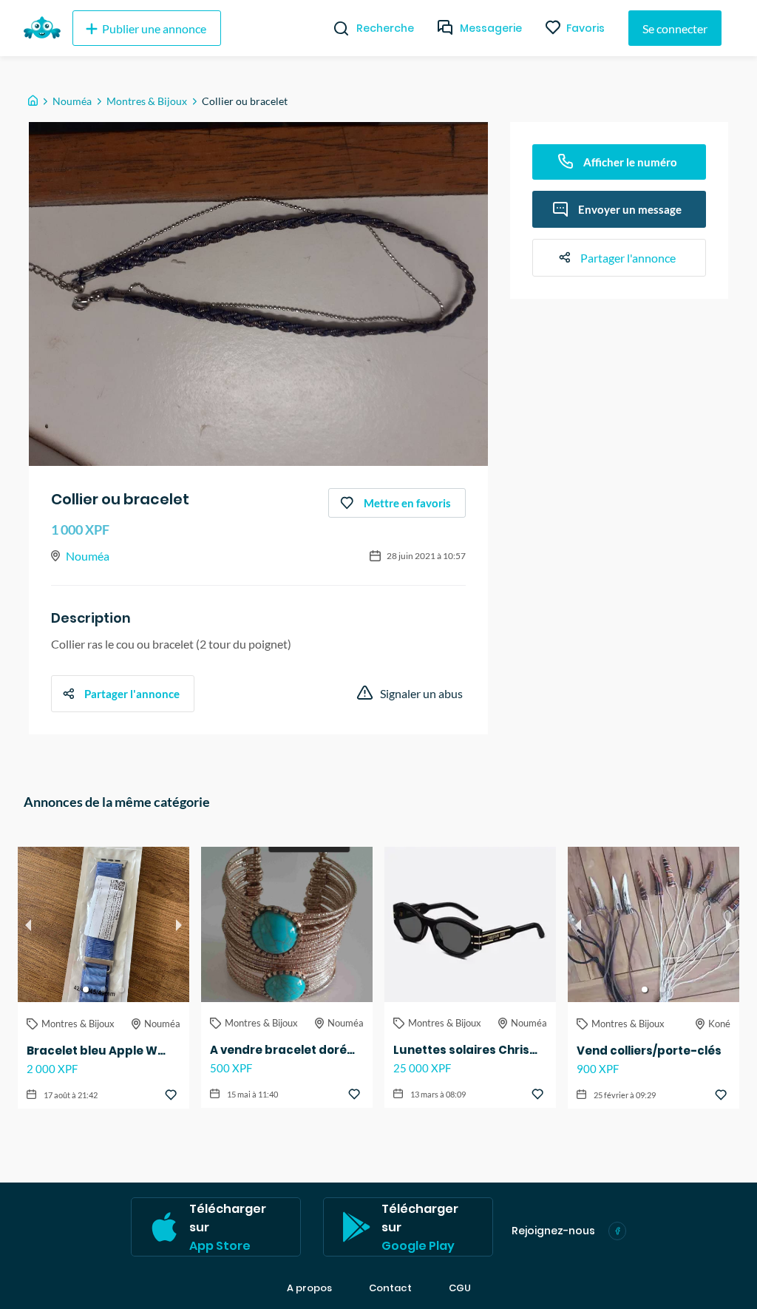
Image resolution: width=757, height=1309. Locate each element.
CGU (460, 1288)
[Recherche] (335, 28)
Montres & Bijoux (146, 101)
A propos (309, 1288)
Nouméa (72, 101)
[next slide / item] (179, 924)
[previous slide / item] (28, 924)
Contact (390, 1288)
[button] (86, 989)
